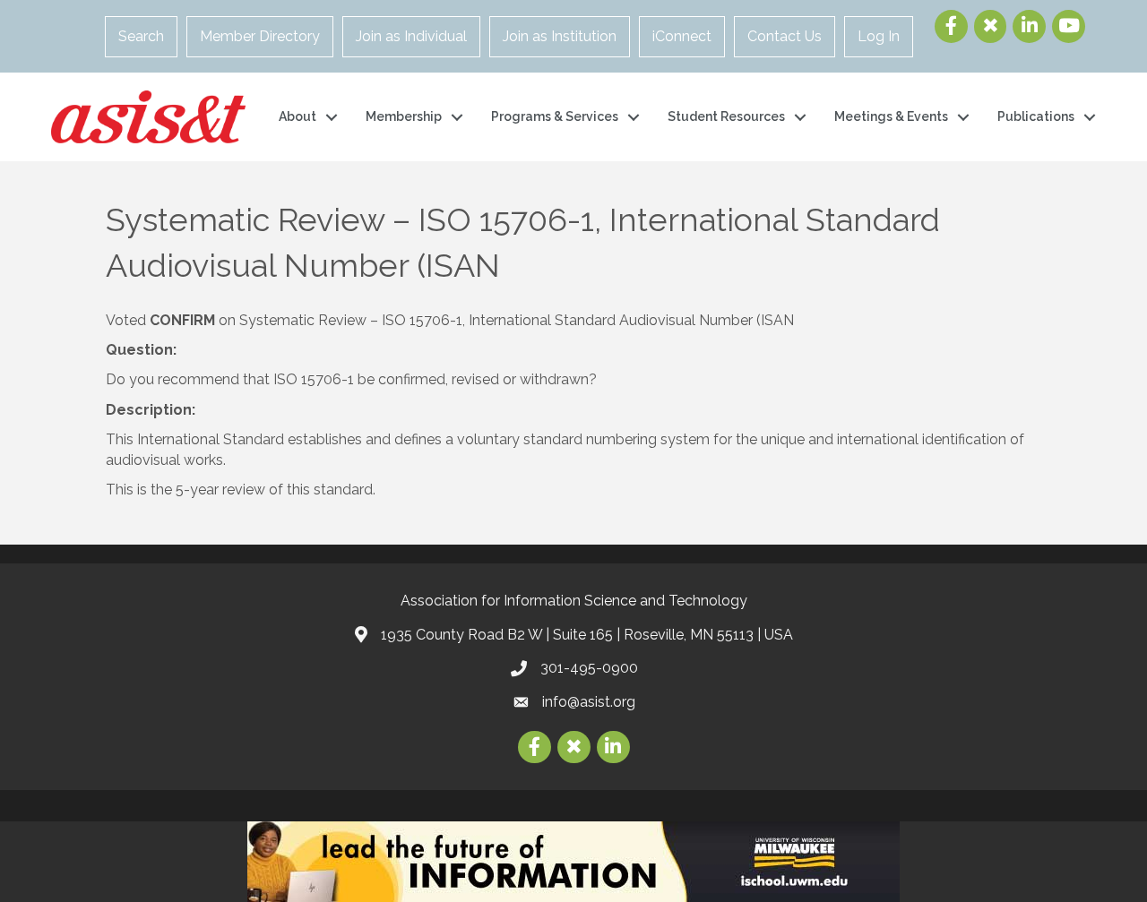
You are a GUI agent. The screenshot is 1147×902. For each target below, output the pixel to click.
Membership (404, 116)
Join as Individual (411, 36)
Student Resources (726, 116)
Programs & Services (554, 116)
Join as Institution (560, 36)
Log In (879, 36)
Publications (1035, 116)
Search (141, 36)
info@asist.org (588, 701)
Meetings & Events (891, 116)
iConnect (681, 36)
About (297, 116)
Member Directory (260, 36)
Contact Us (784, 36)
